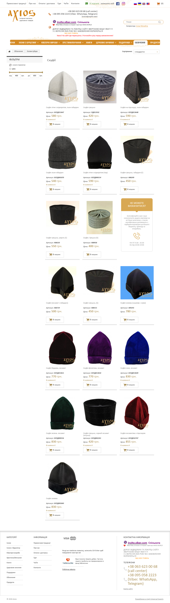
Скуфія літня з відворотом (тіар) (95, 173)
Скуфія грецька (89, 108)
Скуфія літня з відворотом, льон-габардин (62, 108)
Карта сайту (128, 589)
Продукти (155, 42)
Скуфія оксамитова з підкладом (132, 433)
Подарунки (124, 42)
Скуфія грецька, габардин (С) (131, 173)
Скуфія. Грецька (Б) (90, 238)
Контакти (75, 4)
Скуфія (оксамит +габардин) (57, 303)
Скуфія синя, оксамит (128, 368)
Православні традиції (16, 4)
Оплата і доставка (47, 4)
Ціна (13, 69)
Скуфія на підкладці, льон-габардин (134, 108)
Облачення (140, 42)
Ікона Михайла (142, 26)
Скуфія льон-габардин (54, 173)
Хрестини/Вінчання (72, 42)
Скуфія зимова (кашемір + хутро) (133, 303)
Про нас (32, 4)
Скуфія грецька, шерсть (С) (56, 238)
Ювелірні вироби (49, 42)
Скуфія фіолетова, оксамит (93, 368)
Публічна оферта (68, 570)
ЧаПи (66, 4)
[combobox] (146, 52)
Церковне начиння (105, 42)
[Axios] (9, 51)
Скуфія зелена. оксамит (55, 433)
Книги (89, 42)
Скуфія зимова (52, 499)
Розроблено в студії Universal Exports (149, 599)
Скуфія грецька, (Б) (90, 303)
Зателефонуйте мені (89, 17)
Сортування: (127, 52)
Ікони (12, 42)
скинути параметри (18, 65)
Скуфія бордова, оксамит (56, 368)
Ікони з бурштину (27, 42)
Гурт (59, 4)
